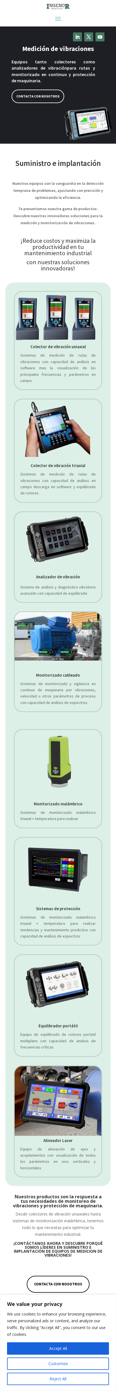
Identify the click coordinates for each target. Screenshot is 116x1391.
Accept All (58, 1348)
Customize (58, 1363)
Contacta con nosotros (37, 96)
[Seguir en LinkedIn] (77, 36)
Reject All (58, 1378)
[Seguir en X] (88, 36)
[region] (58, 1343)
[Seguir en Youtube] (99, 36)
